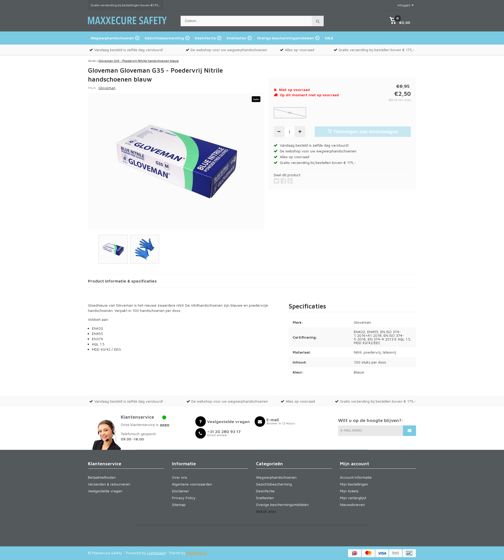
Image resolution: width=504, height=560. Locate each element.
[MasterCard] (368, 553)
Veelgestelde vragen (105, 491)
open (164, 424)
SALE (329, 38)
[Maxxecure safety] (127, 27)
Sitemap (179, 504)
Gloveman (107, 88)
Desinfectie (205, 38)
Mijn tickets (349, 491)
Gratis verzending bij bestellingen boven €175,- (126, 5)
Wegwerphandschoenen (112, 38)
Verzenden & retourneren (109, 484)
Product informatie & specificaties (122, 281)
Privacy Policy (184, 497)
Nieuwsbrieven (352, 504)
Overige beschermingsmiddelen (285, 38)
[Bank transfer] (395, 553)
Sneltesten (236, 38)
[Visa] (381, 553)
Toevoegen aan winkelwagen (365, 131)
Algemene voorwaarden (192, 484)
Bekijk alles (266, 511)
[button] (399, 20)
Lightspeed (156, 553)
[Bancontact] (409, 553)
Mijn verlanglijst (353, 497)
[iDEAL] (354, 553)
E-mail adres (351, 430)
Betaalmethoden (102, 477)
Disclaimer (180, 491)
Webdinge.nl (196, 553)
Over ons (179, 477)
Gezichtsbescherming (164, 38)
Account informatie (356, 477)
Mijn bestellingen (354, 484)
